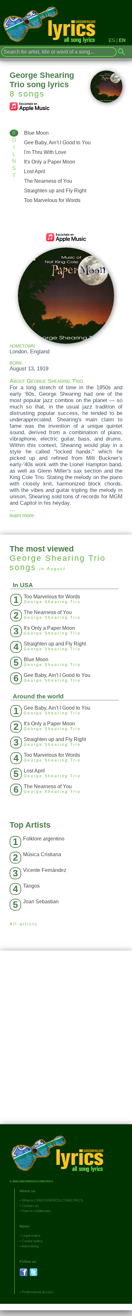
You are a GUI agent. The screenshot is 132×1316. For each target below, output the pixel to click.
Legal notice (31, 1235)
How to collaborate (36, 1211)
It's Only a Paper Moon (49, 161)
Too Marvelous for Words (52, 200)
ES (112, 40)
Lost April (34, 171)
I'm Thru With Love (45, 152)
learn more (22, 515)
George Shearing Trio (58, 557)
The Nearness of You (48, 181)
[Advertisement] (66, 1042)
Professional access (38, 1292)
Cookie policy (32, 1241)
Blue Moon (36, 133)
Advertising (30, 1246)
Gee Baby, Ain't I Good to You (57, 142)
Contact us (30, 1206)
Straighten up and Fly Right (55, 190)
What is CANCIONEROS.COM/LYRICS (52, 1200)
